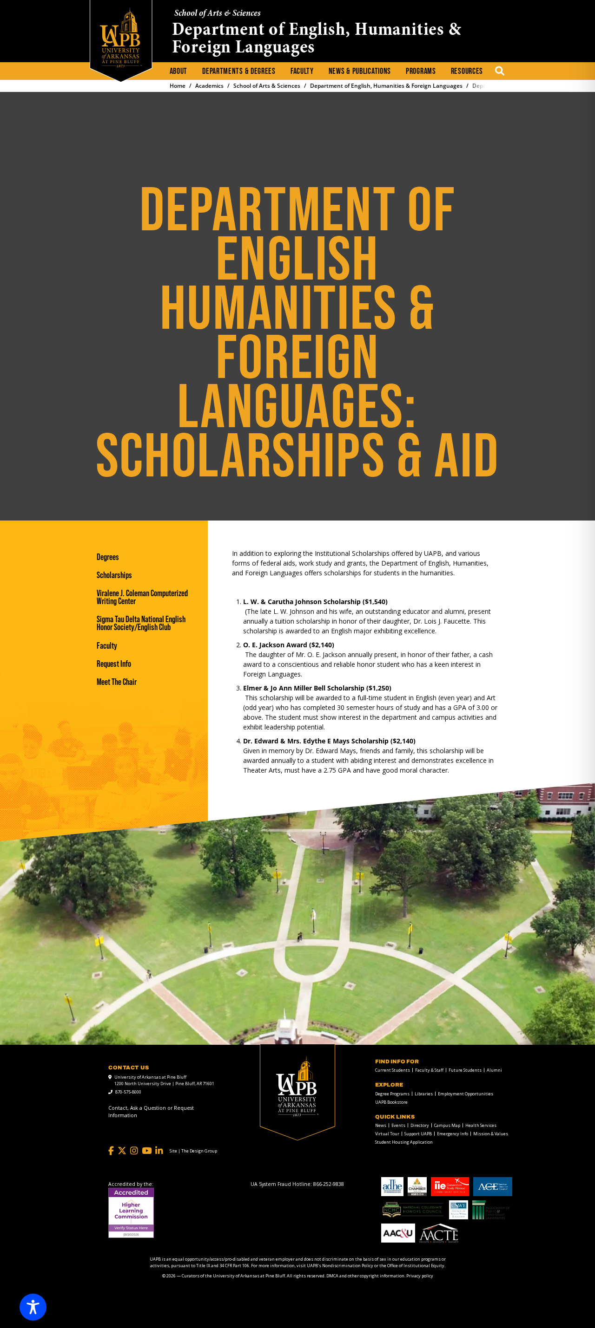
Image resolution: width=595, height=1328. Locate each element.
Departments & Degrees (239, 71)
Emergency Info (452, 1134)
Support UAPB (418, 1134)
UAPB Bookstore (391, 1102)
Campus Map (447, 1125)
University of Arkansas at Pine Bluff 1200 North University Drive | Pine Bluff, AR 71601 (164, 1080)
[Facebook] (111, 1150)
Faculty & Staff (429, 1070)
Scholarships (114, 575)
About (179, 71)
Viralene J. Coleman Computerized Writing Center (142, 597)
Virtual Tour (387, 1134)
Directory (419, 1125)
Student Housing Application (404, 1142)
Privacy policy (419, 1276)
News (380, 1125)
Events (398, 1125)
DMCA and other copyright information (365, 1276)
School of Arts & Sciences (217, 13)
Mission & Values (490, 1134)
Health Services (480, 1125)
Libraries (424, 1094)
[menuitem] (179, 71)
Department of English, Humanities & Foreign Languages (317, 39)
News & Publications (360, 71)
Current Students (392, 1070)
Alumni (494, 1070)
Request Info (114, 664)
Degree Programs (392, 1094)
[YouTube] (147, 1150)
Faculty (302, 71)
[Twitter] (122, 1150)
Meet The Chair (117, 682)
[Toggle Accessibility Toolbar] (33, 1307)
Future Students (465, 1070)
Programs (421, 71)
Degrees (108, 557)
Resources (467, 71)
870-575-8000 (128, 1092)
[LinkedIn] (159, 1150)
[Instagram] (134, 1150)
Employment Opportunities (465, 1094)
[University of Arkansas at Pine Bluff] (121, 37)
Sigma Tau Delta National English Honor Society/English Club (141, 623)
